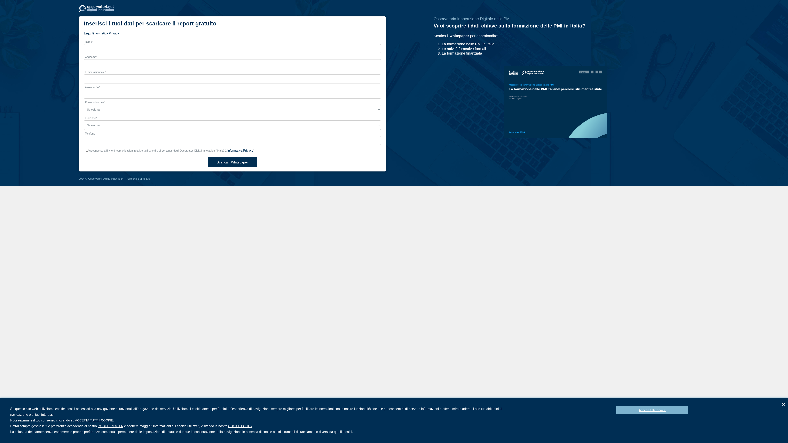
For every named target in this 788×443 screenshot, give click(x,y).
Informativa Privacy (240, 150)
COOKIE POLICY (240, 426)
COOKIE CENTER (110, 426)
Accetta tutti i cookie (652, 410)
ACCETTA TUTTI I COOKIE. (94, 420)
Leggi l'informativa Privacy (101, 33)
